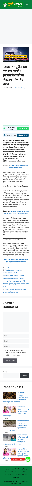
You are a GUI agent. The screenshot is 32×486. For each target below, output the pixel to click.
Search (5, 372)
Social (7, 267)
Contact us (16, 478)
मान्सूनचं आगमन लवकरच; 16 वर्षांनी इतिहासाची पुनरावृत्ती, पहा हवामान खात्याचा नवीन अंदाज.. (16, 283)
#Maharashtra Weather (11, 273)
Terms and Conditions (12, 472)
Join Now (23, 128)
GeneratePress (16, 483)
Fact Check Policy (21, 475)
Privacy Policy (22, 469)
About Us (13, 469)
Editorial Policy (9, 475)
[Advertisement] (16, 27)
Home (7, 469)
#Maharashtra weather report (13, 276)
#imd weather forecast (13, 270)
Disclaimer (24, 472)
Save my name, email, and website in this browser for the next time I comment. (15, 352)
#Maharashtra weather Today (13, 278)
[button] (27, 459)
